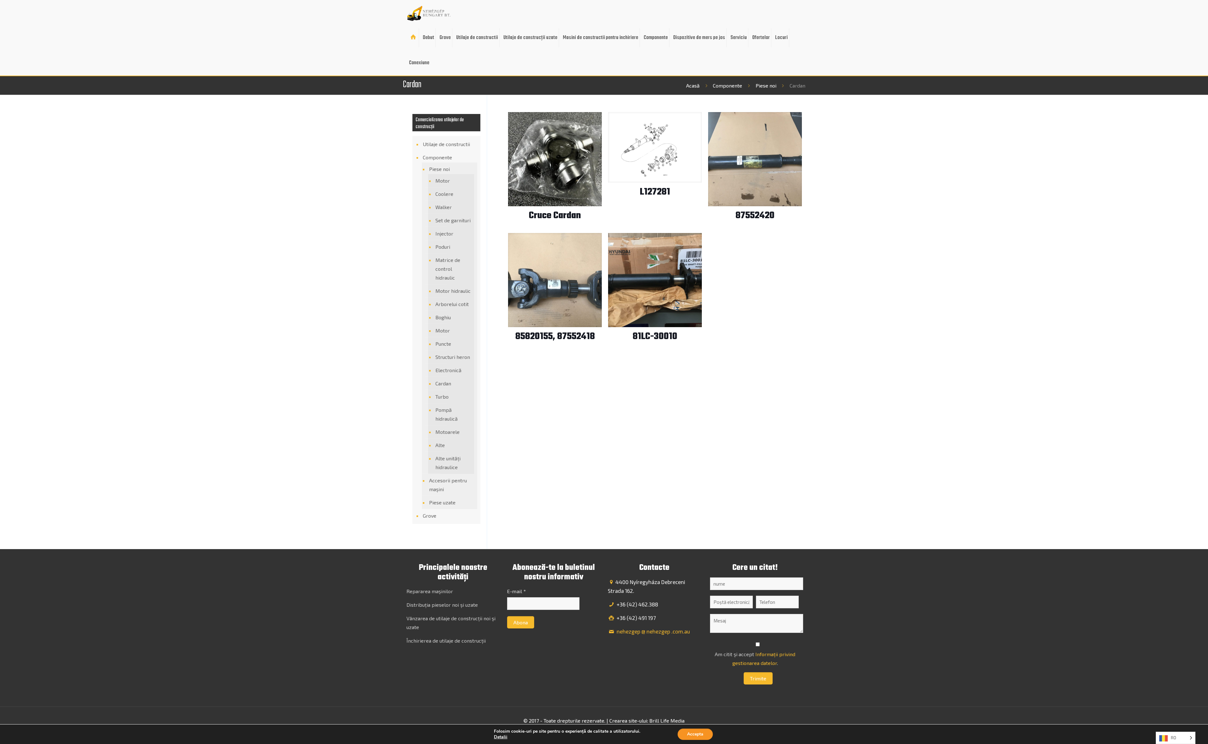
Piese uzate (442, 502)
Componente (727, 85)
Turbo (442, 397)
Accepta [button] (695, 734)
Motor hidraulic (453, 291)
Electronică (448, 370)
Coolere (444, 194)
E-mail (516, 591)
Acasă (693, 85)
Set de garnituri (453, 220)
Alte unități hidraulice (448, 462)
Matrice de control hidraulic (447, 269)
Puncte (443, 344)
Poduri (442, 247)
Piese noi (766, 85)
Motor (442, 181)
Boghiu (443, 317)
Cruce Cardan (555, 215)
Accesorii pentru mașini (448, 484)
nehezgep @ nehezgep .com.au (652, 631)
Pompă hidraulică (446, 414)
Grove (429, 516)
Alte (440, 445)
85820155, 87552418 (555, 336)
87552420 (755, 215)
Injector (444, 233)
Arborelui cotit (452, 304)
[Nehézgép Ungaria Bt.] (429, 12)
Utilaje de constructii (446, 144)
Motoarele (447, 432)
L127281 (655, 192)
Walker (443, 207)
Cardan (443, 383)
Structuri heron (452, 357)
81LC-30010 (655, 336)
